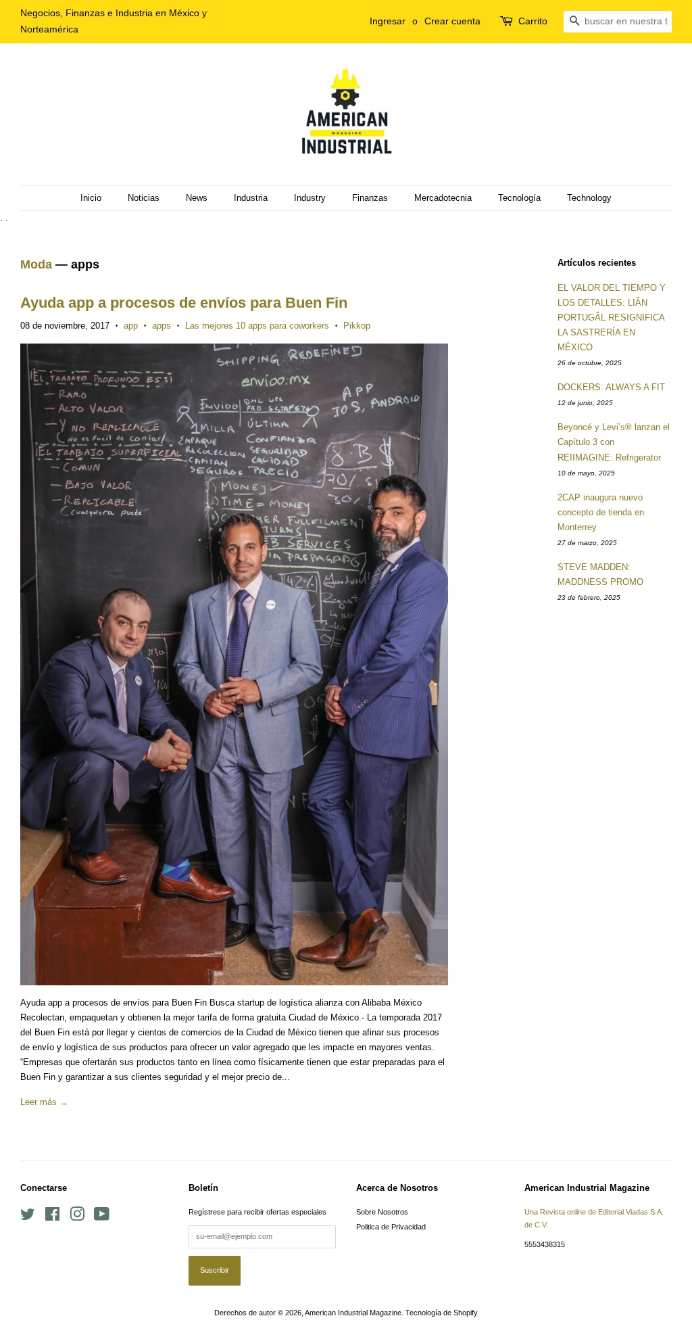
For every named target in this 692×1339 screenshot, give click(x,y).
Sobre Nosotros (382, 1212)
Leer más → (44, 1102)
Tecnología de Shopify (441, 1313)
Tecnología (519, 198)
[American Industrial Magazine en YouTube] (101, 1217)
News (196, 198)
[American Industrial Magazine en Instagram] (77, 1217)
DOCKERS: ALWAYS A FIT (611, 387)
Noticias (143, 198)
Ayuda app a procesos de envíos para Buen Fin (183, 302)
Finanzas (370, 198)
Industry (310, 198)
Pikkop (356, 326)
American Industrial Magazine (353, 1313)
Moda (36, 264)
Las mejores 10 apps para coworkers (257, 326)
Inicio (90, 198)
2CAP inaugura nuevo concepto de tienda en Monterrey (601, 512)
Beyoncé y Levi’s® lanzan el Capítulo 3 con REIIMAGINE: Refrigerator (614, 442)
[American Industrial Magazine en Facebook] (52, 1217)
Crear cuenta (452, 21)
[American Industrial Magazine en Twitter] (27, 1217)
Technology (589, 198)
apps (161, 326)
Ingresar (387, 21)
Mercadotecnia (443, 198)
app (131, 326)
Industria (251, 198)
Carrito (532, 21)
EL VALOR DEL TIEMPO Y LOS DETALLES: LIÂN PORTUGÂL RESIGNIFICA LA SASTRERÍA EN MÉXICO (612, 317)
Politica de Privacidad (391, 1227)
